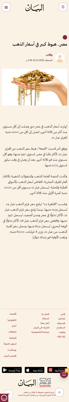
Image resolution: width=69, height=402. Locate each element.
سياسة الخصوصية (40, 332)
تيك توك (61, 336)
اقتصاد (13, 313)
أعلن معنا (44, 323)
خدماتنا (45, 318)
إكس (63, 314)
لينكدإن (61, 318)
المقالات (12, 331)
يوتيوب (62, 332)
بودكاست (12, 349)
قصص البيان (10, 355)
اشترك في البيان (41, 327)
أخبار (14, 325)
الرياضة (12, 337)
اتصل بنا (45, 314)
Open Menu (63, 7)
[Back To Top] (59, 392)
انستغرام (61, 327)
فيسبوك (61, 323)
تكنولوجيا (12, 319)
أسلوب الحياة (10, 343)
